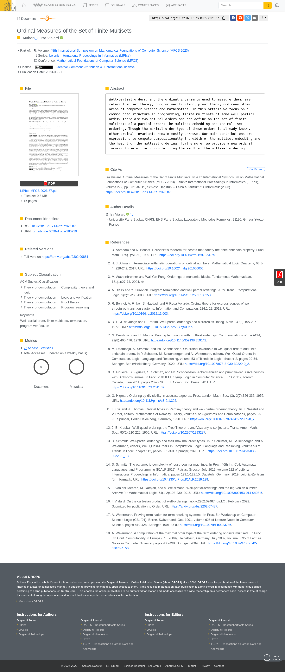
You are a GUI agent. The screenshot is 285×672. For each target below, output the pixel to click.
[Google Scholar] (142, 282)
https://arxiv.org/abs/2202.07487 (194, 506)
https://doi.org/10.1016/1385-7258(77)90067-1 (162, 327)
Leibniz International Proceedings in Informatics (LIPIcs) (90, 55)
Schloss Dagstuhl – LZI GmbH (100, 665)
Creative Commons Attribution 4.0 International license (95, 67)
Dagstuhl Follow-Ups (31, 634)
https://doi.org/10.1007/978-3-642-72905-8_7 (222, 419)
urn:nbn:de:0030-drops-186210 (55, 231)
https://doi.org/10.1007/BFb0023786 (205, 525)
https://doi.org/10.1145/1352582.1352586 (183, 295)
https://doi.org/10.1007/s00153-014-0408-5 (231, 493)
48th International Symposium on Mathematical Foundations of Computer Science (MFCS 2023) (120, 50)
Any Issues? (276, 658)
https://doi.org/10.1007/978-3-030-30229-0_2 (217, 364)
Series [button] (93, 5)
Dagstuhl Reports (93, 629)
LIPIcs (22, 624)
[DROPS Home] (24, 5)
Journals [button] (117, 5)
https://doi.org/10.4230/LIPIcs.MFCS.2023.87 (138, 192)
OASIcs (23, 629)
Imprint (191, 665)
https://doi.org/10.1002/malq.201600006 (174, 268)
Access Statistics (40, 348)
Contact (219, 665)
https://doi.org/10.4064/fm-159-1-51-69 (187, 255)
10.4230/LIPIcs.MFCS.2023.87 (53, 226)
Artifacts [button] (178, 5)
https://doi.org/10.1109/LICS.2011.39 (138, 387)
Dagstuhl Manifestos (95, 634)
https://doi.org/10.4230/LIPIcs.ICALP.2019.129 (174, 479)
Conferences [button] (148, 5)
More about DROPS (31, 601)
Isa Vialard (50, 38)
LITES (86, 639)
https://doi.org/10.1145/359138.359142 (178, 340)
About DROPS (174, 665)
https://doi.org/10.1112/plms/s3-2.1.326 (148, 401)
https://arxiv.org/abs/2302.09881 (65, 257)
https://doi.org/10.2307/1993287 (182, 432)
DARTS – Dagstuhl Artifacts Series (104, 624)
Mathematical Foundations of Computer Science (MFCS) (97, 60)
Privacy (205, 665)
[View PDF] (49, 135)
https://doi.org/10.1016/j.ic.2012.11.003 (140, 313)
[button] (55, 5)
